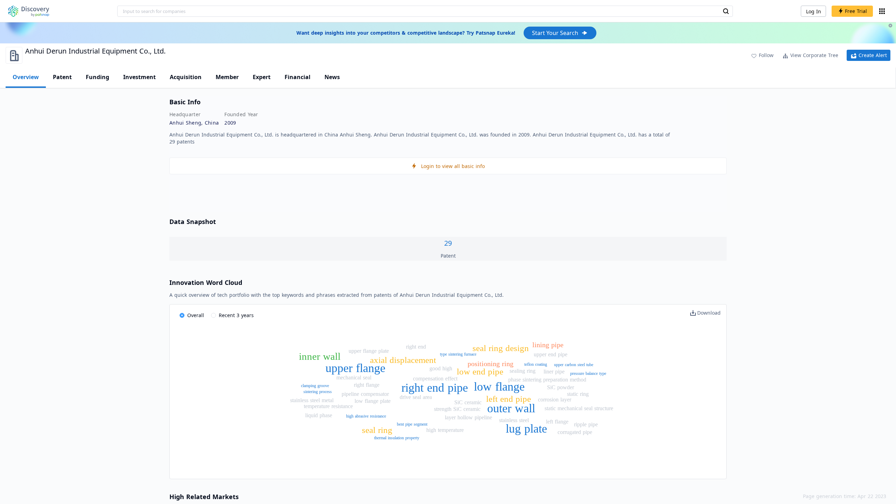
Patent (62, 77)
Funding (97, 77)
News (332, 77)
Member (227, 77)
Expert (262, 77)
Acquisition (186, 77)
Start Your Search (555, 33)
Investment (139, 77)
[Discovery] (28, 11)
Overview (26, 77)
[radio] (192, 316)
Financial (297, 77)
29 (448, 243)
